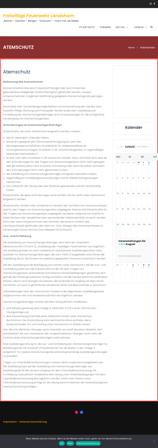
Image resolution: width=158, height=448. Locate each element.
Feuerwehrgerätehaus (110, 53)
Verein (138, 27)
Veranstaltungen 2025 (129, 46)
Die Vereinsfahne (125, 60)
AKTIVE (120, 27)
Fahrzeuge (102, 60)
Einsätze (101, 35)
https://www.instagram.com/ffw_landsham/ (151, 4)
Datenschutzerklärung (33, 422)
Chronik (120, 53)
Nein (70, 443)
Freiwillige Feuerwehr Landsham (38, 16)
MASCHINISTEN (70, 49)
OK (61, 443)
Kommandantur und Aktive (109, 44)
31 (139, 162)
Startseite (87, 27)
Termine (105, 27)
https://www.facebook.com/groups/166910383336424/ (154, 4)
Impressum (10, 422)
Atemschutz (69, 42)
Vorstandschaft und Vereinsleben (128, 37)
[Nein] (154, 441)
